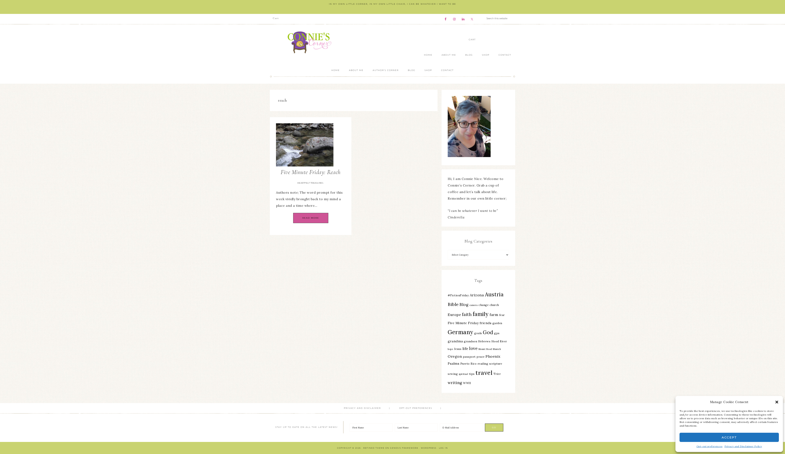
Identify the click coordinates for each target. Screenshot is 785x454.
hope (450, 349)
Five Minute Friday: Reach (311, 172)
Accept (729, 437)
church (494, 305)
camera (473, 305)
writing (455, 382)
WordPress (428, 448)
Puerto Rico (468, 363)
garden (497, 323)
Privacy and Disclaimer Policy (743, 446)
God (488, 332)
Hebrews (484, 341)
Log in (443, 448)
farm (494, 314)
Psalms (453, 363)
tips (472, 374)
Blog (464, 304)
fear (502, 315)
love (473, 348)
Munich (497, 349)
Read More (310, 218)
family (481, 314)
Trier (497, 374)
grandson (470, 341)
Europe (454, 314)
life (465, 348)
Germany (460, 332)
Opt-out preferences (709, 446)
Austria (494, 294)
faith (467, 314)
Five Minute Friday (463, 323)
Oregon (455, 356)
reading (483, 363)
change (484, 305)
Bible (453, 304)
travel (483, 372)
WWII (467, 383)
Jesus (458, 349)
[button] (777, 402)
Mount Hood (485, 349)
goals (478, 333)
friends (486, 323)
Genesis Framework (404, 448)
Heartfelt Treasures (310, 183)
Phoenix (493, 356)
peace (481, 356)
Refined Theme (374, 448)
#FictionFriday (458, 295)
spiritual (463, 374)
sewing (453, 374)
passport (469, 356)
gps (497, 333)
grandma (455, 341)
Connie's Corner (311, 42)
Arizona (477, 295)
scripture (495, 363)
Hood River (499, 341)
